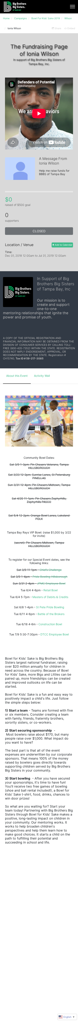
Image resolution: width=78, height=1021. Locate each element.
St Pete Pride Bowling (50, 607)
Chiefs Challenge (51, 569)
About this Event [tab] (17, 375)
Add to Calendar (63, 244)
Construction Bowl (50, 624)
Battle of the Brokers (51, 614)
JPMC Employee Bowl (51, 583)
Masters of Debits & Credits (50, 597)
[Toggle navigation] (72, 7)
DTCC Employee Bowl (54, 634)
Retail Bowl (50, 590)
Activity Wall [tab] (42, 375)
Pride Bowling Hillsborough (50, 576)
